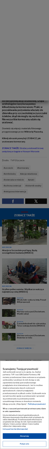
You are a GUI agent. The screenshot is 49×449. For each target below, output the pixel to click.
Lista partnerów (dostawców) (15, 429)
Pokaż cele (24, 444)
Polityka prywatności (37, 404)
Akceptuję (24, 436)
